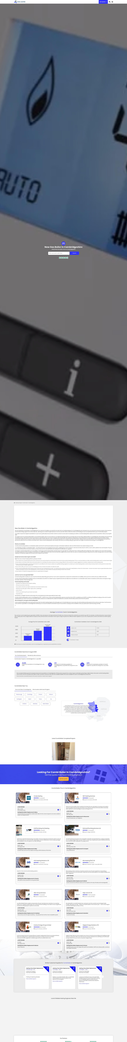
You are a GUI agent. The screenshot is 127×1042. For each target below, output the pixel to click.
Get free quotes (63, 778)
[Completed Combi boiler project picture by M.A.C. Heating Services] (63, 751)
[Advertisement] (63, 517)
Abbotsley (35, 703)
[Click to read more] (15, 605)
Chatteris (24, 703)
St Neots (40, 694)
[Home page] (14, 502)
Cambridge (29, 694)
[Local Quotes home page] (19, 2)
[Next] (102, 976)
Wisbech (51, 694)
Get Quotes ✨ (103, 1)
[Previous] (24, 976)
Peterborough (19, 694)
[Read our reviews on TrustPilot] (63, 258)
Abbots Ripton (46, 703)
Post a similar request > (31, 978)
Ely (51, 699)
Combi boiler (59, 612)
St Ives (40, 699)
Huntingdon (19, 699)
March (29, 699)
